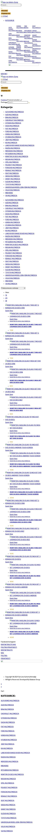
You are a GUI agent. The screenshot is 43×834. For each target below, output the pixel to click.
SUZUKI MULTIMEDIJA (36, 40)
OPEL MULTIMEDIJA (28, 46)
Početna (4, 100)
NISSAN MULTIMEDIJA (28, 42)
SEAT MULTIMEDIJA (36, 26)
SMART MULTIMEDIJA (36, 35)
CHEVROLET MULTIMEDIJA (13, 43)
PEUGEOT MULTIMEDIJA (28, 51)
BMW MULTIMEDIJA (13, 38)
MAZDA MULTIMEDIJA (21, 54)
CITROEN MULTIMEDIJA (13, 47)
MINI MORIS (26, 26)
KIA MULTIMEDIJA (21, 40)
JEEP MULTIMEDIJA (21, 35)
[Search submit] (1, 8)
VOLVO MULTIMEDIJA (36, 57)
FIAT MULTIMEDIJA (13, 57)
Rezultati (4, 11)
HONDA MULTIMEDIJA (21, 26)
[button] (23, 20)
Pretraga (4, 102)
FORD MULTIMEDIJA (13, 61)
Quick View (9, 311)
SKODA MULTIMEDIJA (36, 31)
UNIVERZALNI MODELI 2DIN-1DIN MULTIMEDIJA (36, 51)
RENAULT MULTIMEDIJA (28, 60)
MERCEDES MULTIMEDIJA (21, 58)
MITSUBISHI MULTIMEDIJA (28, 31)
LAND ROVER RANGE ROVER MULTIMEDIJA (21, 47)
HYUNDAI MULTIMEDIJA (21, 31)
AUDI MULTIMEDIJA (13, 34)
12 (6, 295)
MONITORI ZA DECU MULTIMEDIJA (28, 36)
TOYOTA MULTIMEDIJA (36, 45)
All (6, 301)
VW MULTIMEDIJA (36, 61)
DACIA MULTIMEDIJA (13, 52)
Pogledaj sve (6, 13)
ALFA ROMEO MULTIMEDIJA (13, 29)
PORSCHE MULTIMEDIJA (28, 55)
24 (6, 298)
